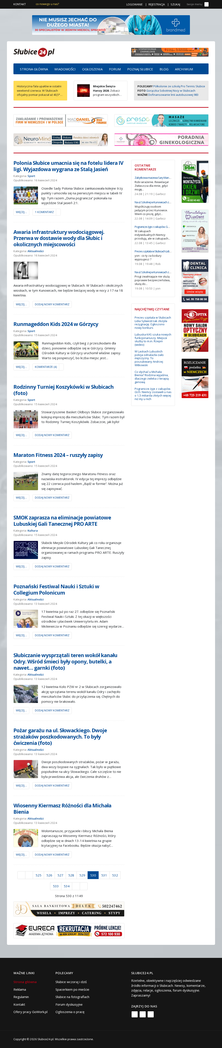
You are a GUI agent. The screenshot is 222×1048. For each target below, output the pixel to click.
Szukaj (175, 4)
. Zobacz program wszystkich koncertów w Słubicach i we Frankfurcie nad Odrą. (98, 94)
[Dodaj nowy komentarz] (58, 212)
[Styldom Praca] (195, 181)
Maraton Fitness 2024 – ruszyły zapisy (58, 454)
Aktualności (36, 251)
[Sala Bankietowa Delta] (68, 908)
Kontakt (19, 4)
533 (56, 886)
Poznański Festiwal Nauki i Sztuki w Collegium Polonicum (56, 589)
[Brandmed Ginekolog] (161, 139)
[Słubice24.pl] (33, 52)
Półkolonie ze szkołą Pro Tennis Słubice (179, 86)
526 (49, 875)
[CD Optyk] (195, 330)
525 (38, 875)
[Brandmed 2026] (111, 24)
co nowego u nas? (47, 4)
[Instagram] (143, 1014)
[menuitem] (34, 68)
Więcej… (21, 212)
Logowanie (134, 4)
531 (104, 875)
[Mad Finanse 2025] (60, 120)
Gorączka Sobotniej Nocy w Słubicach (170, 91)
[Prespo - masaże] (161, 120)
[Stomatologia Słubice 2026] (170, 52)
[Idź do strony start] (21, 875)
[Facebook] (135, 1014)
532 (115, 875)
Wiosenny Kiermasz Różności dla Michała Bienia (62, 808)
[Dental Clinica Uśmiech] (195, 280)
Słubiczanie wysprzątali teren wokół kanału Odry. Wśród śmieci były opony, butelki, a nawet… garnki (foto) (65, 661)
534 (67, 886)
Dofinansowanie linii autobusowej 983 (173, 95)
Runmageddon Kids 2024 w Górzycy (55, 323)
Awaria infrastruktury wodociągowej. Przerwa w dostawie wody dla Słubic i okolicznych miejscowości (58, 238)
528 (71, 875)
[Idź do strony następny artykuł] (76, 886)
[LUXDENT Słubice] (195, 231)
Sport (31, 176)
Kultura (33, 530)
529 (82, 875)
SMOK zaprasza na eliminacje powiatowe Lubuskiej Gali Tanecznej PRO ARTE (62, 520)
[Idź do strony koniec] (84, 886)
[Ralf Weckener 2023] (195, 378)
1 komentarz (44, 212)
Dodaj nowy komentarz (52, 304)
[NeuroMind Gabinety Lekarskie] (60, 139)
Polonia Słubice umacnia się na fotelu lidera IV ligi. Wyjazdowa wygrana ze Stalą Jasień (68, 166)
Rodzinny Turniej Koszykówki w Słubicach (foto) (63, 390)
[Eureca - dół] (68, 930)
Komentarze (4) (46, 367)
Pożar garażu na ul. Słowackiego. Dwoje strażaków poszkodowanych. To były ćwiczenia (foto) (60, 736)
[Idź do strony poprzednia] (29, 875)
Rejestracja (157, 4)
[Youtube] (151, 1014)
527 (60, 875)
